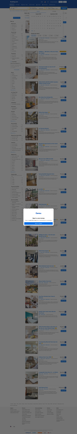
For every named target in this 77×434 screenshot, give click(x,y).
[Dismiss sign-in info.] (52, 210)
